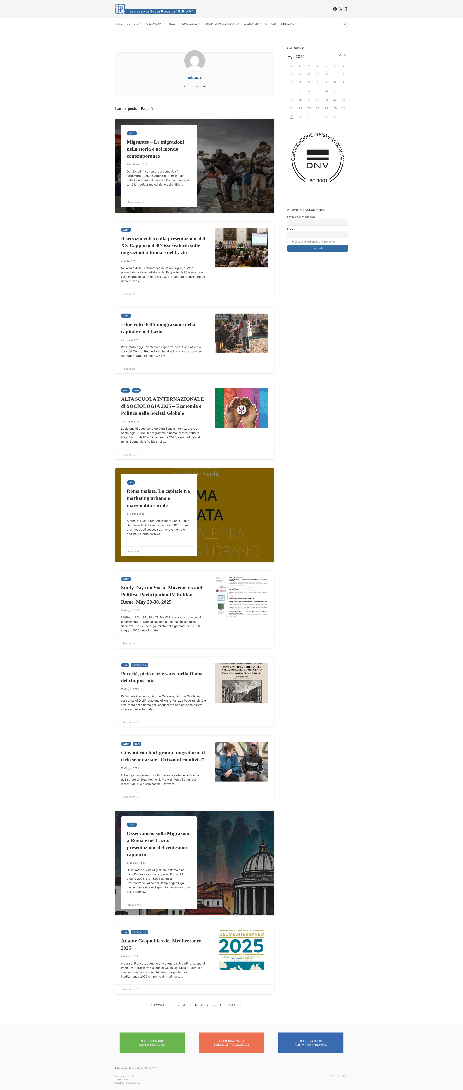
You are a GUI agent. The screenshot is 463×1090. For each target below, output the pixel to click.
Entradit (270, 23)
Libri (131, 482)
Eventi (132, 133)
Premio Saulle (188, 23)
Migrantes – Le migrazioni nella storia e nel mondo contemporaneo (155, 149)
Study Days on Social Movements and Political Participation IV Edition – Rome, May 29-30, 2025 (161, 594)
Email (290, 229)
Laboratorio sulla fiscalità (221, 23)
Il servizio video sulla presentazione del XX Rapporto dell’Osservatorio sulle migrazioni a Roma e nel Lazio (163, 245)
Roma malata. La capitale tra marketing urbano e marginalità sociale (158, 498)
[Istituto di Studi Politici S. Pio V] (155, 9)
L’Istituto (132, 23)
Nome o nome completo (301, 216)
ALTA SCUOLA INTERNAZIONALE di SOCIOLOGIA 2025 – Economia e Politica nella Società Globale (162, 406)
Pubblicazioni (153, 23)
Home (118, 23)
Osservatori (250, 23)
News (172, 23)
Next (232, 1004)
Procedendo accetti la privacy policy (313, 241)
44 (221, 1004)
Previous (159, 1004)
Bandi (126, 390)
